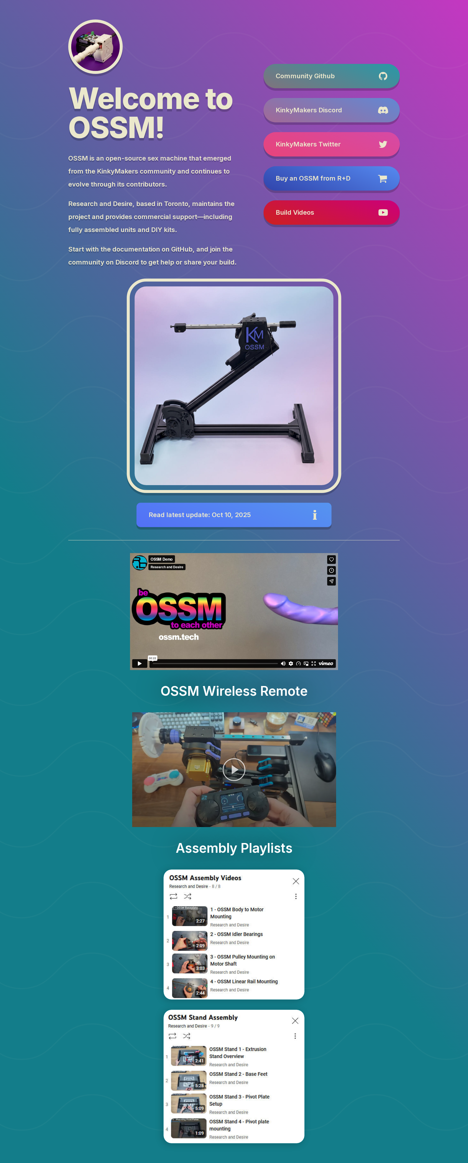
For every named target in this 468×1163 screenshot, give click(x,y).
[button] (332, 76)
